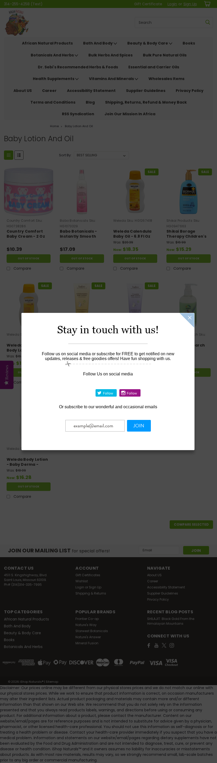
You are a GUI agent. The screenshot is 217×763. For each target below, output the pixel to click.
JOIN (138, 425)
